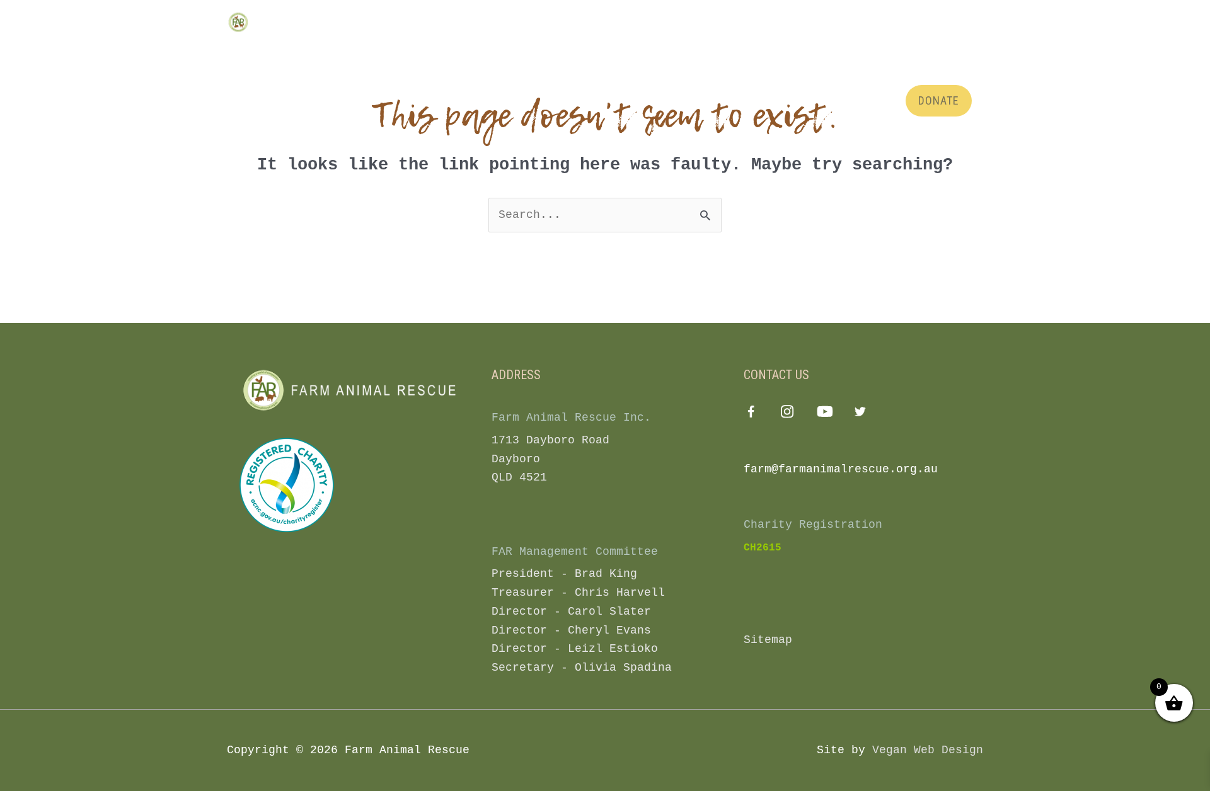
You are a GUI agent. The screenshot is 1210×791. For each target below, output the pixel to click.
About (419, 55)
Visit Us (360, 55)
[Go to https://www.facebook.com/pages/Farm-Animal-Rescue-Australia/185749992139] (751, 415)
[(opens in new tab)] (286, 485)
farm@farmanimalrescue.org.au (841, 469)
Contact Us (845, 55)
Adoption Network (696, 55)
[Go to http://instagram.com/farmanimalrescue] (787, 414)
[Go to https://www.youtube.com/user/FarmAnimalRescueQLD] (824, 414)
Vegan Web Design (927, 750)
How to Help (596, 55)
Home (318, 55)
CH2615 (762, 548)
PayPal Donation (938, 55)
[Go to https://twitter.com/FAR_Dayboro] (860, 414)
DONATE (938, 100)
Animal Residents (501, 55)
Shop (780, 55)
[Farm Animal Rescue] (280, 22)
